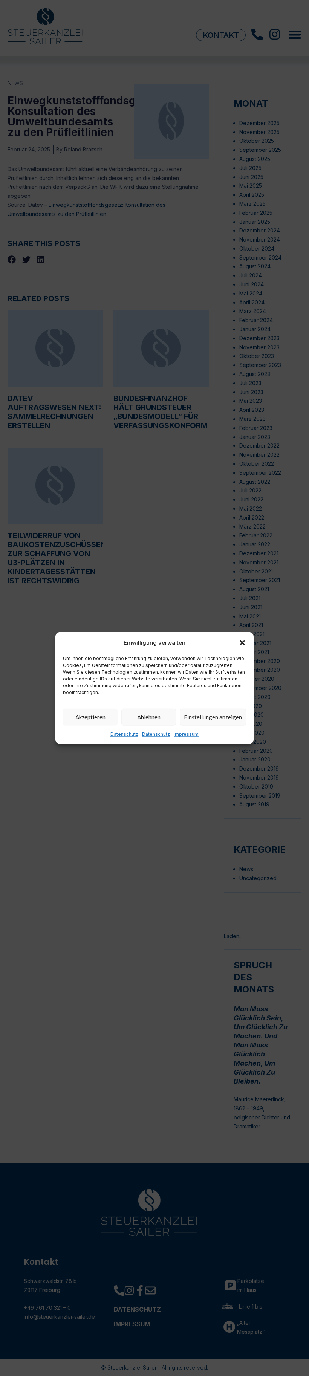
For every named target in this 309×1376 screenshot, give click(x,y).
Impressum (186, 734)
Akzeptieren (90, 717)
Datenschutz (124, 734)
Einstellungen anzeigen (213, 717)
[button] (242, 642)
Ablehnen (149, 717)
